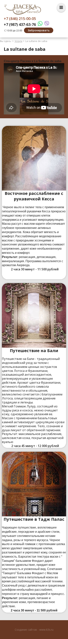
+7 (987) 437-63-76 (20, 24)
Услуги (18, 41)
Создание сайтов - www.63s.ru (34, 629)
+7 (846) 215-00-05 (20, 18)
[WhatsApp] (39, 24)
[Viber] (45, 24)
